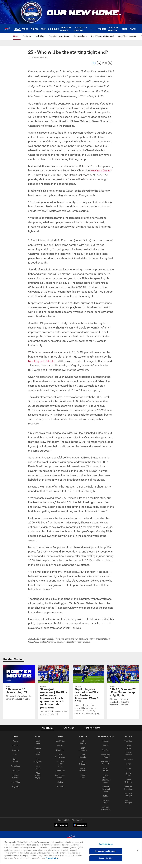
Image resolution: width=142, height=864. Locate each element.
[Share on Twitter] (99, 64)
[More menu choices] (92, 29)
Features (38, 748)
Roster (15, 741)
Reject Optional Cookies (105, 851)
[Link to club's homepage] (7, 28)
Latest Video (60, 741)
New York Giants (100, 170)
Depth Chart (15, 745)
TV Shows (60, 787)
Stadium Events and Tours (106, 789)
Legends (15, 786)
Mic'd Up (60, 782)
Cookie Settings (106, 844)
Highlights (60, 750)
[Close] (138, 851)
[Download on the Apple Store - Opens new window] (61, 825)
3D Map (105, 796)
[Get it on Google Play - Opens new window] (80, 826)
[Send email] (104, 64)
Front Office (15, 782)
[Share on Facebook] (93, 64)
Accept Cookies (105, 858)
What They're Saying (37, 775)
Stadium (105, 741)
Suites (128, 768)
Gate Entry (106, 750)
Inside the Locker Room (60, 763)
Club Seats (128, 759)
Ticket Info (128, 741)
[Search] (96, 29)
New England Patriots (41, 361)
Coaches (15, 750)
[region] (71, 851)
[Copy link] (110, 63)
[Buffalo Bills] (71, 838)
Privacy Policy (52, 858)
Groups (128, 764)
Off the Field (60, 771)
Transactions (15, 766)
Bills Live (60, 745)
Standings (15, 771)
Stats (15, 755)
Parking (105, 745)
